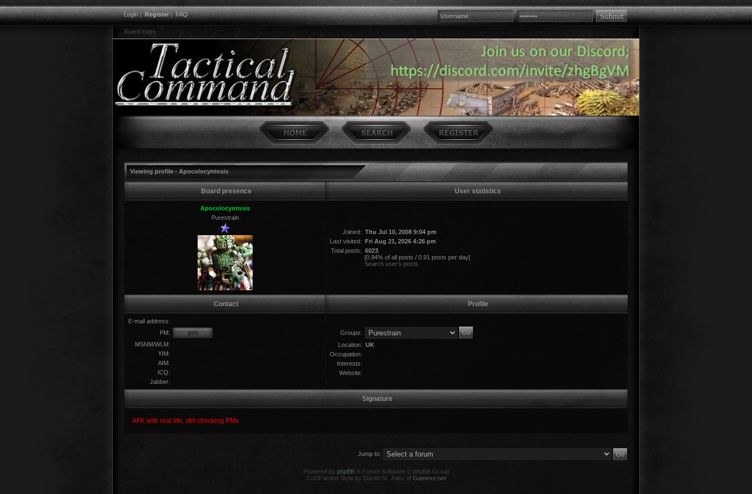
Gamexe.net (429, 478)
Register (157, 14)
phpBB (346, 471)
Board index (140, 31)
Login (131, 14)
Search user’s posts (391, 263)
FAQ (182, 14)
